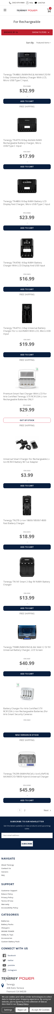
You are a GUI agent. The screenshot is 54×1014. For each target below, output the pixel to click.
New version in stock (27, 735)
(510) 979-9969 (18, 3)
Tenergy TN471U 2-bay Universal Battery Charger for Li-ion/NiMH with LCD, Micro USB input (27, 331)
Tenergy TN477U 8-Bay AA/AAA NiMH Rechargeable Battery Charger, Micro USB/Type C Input (22, 143)
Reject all (22, 1009)
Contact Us (6, 868)
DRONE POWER (7, 931)
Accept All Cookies (41, 1009)
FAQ (3, 875)
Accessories (6, 938)
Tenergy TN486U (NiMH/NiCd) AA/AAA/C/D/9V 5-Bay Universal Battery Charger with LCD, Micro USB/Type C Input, (26, 77)
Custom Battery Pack (10, 942)
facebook (11, 955)
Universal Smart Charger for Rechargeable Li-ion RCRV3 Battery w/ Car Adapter (26, 460)
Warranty (5, 904)
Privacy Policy (7, 897)
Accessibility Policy (9, 908)
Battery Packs (7, 924)
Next (46, 810)
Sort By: (30, 42)
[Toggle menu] (5, 10)
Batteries (5, 921)
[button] (27, 32)
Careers (4, 872)
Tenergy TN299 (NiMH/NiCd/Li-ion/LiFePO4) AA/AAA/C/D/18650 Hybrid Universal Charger (26, 775)
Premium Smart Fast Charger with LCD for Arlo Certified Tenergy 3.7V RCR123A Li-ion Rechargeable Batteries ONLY (25, 396)
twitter (10, 960)
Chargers (5, 928)
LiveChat (41, 3)
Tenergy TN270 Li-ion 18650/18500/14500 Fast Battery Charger (24, 522)
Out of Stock (27, 420)
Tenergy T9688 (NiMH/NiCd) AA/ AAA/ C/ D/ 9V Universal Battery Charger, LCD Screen (27, 648)
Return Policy (7, 894)
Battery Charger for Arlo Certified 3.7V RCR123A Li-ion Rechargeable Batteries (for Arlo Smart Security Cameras (25, 711)
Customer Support (9, 890)
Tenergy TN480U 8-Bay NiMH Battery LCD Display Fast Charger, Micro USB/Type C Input (26, 203)
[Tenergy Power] (27, 10)
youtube (11, 965)
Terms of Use (7, 901)
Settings (8, 1009)
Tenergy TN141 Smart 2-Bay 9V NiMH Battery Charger (26, 583)
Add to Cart (27, 101)
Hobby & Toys (7, 935)
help (31, 3)
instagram (12, 970)
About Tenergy (7, 865)
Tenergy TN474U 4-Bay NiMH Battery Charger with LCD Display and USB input (24, 264)
